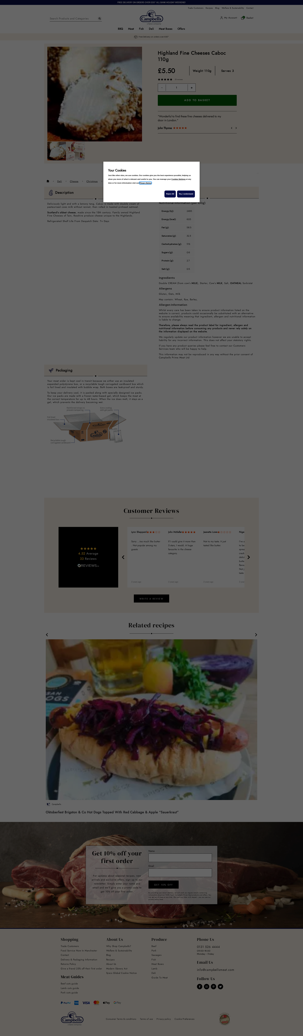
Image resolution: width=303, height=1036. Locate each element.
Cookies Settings (178, 179)
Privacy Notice (145, 183)
